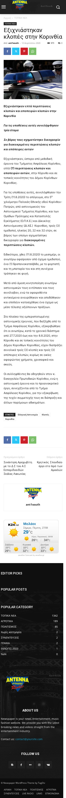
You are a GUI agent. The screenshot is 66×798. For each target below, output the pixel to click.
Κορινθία (9, 419)
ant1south (13, 43)
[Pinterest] (24, 51)
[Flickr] (30, 764)
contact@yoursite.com (29, 739)
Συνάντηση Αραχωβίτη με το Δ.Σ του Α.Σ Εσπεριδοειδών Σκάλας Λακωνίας (18, 468)
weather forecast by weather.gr (31, 555)
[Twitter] (15, 51)
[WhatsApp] (32, 51)
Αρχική (7, 17)
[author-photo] (33, 499)
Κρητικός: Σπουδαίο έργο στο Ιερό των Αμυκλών (49, 466)
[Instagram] (39, 764)
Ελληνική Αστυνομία (28, 414)
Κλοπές (45, 414)
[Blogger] (12, 764)
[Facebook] (7, 51)
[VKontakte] (48, 764)
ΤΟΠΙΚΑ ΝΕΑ (20, 17)
